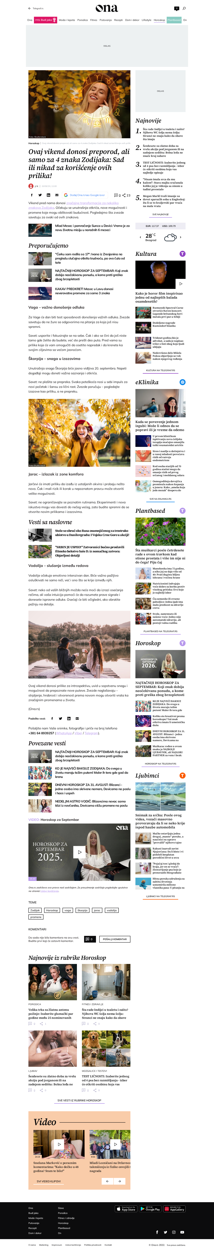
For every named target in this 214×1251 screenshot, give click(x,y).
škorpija (82, 910)
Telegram (91, 733)
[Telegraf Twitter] (165, 1232)
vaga (68, 910)
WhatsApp (64, 733)
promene (35, 917)
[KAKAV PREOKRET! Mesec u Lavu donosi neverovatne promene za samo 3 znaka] (40, 293)
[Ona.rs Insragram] (174, 1232)
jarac (97, 910)
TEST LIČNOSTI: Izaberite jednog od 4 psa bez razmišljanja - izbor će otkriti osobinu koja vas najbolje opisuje (160, 167)
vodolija (112, 910)
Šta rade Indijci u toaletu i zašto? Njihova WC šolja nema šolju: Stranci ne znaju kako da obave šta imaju (160, 134)
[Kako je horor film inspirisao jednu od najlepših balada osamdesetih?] (160, 275)
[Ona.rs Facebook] (157, 1232)
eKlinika (146, 382)
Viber (78, 733)
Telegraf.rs (38, 8)
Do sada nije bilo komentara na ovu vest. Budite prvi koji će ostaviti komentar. (53, 939)
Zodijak (35, 910)
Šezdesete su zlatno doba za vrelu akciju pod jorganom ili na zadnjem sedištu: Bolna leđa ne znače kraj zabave (159, 150)
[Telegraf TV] (182, 1232)
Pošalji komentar (115, 939)
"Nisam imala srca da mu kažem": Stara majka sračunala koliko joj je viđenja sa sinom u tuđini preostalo (159, 184)
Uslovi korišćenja (49, 891)
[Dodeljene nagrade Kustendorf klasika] (143, 328)
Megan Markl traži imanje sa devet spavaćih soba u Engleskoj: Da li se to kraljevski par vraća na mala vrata (160, 201)
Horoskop (33, 143)
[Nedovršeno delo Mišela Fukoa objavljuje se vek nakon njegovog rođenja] (143, 358)
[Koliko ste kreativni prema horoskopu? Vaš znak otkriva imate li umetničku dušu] (143, 721)
